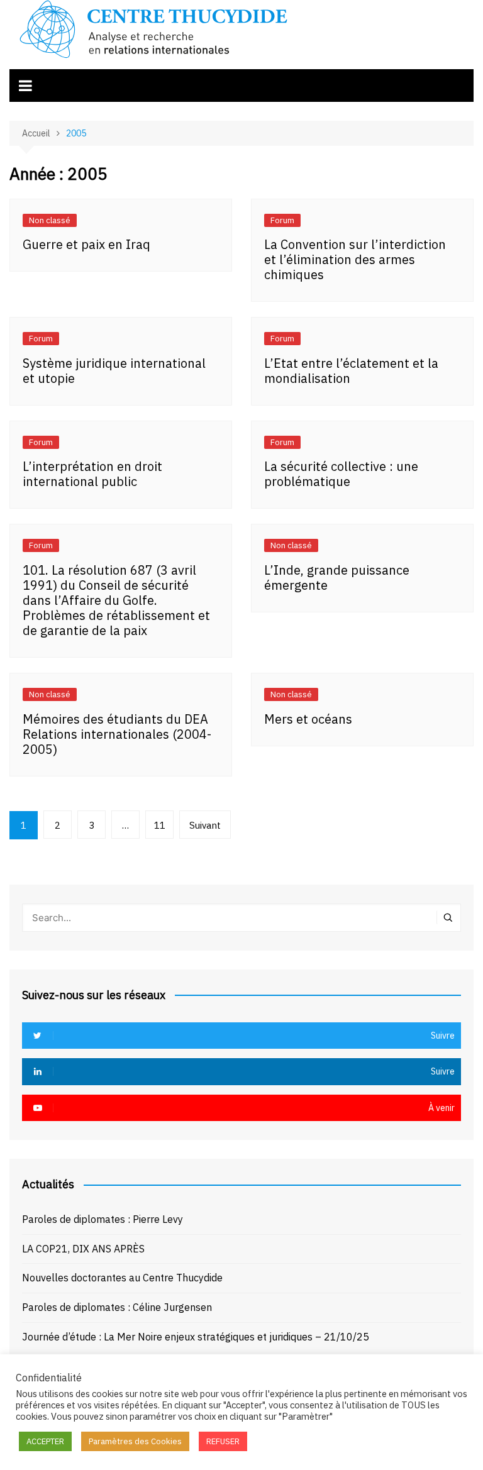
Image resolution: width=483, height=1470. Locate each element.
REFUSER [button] (223, 1441)
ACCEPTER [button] (45, 1441)
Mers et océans (308, 718)
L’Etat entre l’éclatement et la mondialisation (351, 371)
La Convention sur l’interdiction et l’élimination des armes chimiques (355, 259)
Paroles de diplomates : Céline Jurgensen (117, 1307)
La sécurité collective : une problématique (341, 474)
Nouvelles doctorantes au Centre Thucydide (122, 1277)
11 (159, 825)
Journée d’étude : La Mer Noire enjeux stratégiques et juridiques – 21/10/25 (195, 1336)
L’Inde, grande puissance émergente (336, 577)
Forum (282, 220)
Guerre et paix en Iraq (86, 244)
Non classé (49, 220)
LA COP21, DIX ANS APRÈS (83, 1248)
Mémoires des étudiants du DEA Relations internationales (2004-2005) (117, 734)
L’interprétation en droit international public (92, 474)
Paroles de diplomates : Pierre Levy (102, 1219)
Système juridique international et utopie (114, 371)
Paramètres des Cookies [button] (135, 1441)
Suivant (205, 825)
